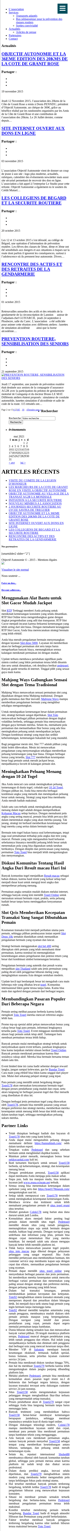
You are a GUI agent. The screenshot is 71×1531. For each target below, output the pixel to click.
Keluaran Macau (11, 813)
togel (43, 984)
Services (13, 12)
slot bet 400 (44, 946)
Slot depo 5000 (29, 642)
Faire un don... (8, 583)
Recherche (15, 418)
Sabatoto (39, 1349)
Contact (13, 38)
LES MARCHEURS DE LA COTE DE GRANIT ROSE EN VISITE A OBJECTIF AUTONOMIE (38, 488)
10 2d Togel (56, 787)
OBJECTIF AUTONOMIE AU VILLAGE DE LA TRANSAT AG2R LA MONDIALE (39, 495)
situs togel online (51, 1270)
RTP (9, 610)
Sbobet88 (64, 1454)
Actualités (14, 28)
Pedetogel (37, 1149)
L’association (16, 9)
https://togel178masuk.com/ (54, 1189)
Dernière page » (34, 409)
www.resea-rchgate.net (36, 1182)
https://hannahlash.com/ (48, 1143)
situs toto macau (19, 1251)
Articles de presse (26, 32)
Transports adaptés (26, 15)
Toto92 (13, 1297)
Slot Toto (53, 715)
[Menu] (63, 9)
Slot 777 (30, 757)
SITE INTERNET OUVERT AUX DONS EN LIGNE (33, 131)
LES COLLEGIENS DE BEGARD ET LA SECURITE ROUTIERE (33, 200)
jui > (23, 462)
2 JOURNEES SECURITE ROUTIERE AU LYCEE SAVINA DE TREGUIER (35, 508)
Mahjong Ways (50, 699)
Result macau (52, 875)
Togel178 (6, 1085)
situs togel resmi (60, 1205)
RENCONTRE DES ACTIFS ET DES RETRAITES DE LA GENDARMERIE (31, 269)
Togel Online (51, 895)
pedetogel (62, 665)
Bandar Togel (56, 1069)
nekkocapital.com (19, 1159)
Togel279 (38, 1365)
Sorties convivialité (27, 25)
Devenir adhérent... (11, 590)
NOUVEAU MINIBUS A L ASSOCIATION (35, 503)
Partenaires (15, 35)
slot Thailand (22, 968)
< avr (12, 462)
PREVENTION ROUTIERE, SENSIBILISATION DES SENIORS (35, 341)
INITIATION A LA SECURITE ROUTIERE (35, 500)
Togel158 (64, 1162)
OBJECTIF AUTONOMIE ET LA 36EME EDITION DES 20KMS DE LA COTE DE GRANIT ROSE (34, 58)
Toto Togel (20, 852)
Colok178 (35, 1211)
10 (23, 409)
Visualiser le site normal (15, 569)
